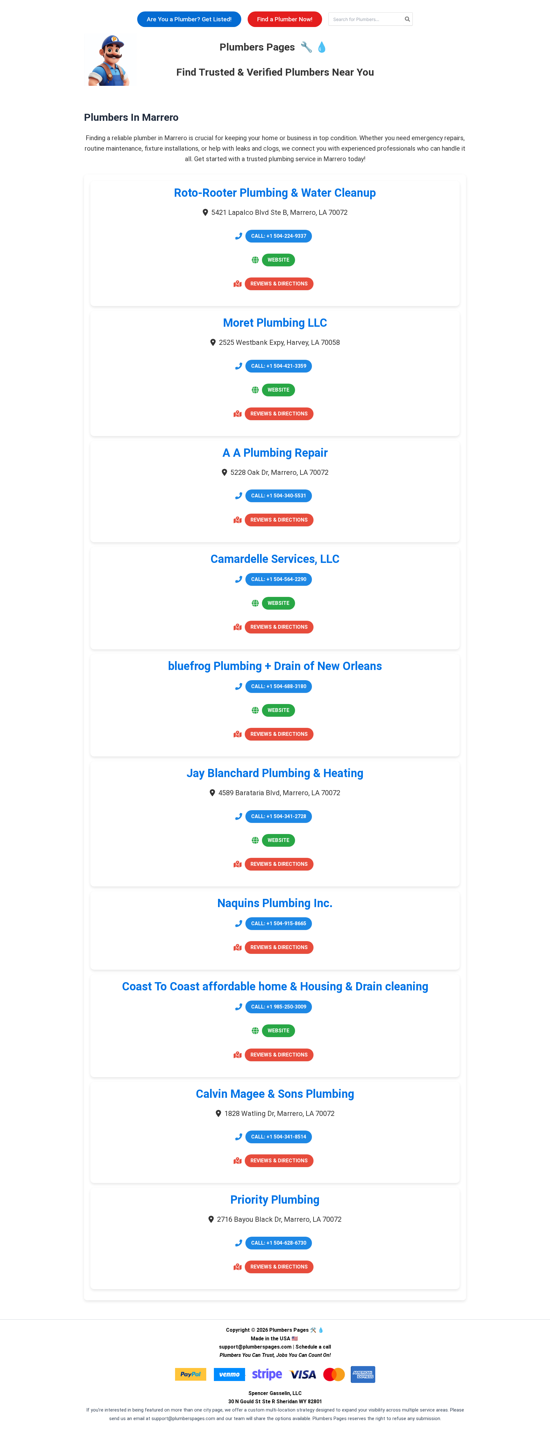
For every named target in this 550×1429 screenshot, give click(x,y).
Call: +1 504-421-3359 (278, 366)
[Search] (408, 19)
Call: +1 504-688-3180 (278, 686)
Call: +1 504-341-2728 (278, 816)
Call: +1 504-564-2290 (278, 579)
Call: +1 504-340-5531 (278, 496)
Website (278, 260)
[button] (189, 19)
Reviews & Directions (279, 284)
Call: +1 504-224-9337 (278, 236)
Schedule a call (313, 1347)
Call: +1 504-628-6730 (278, 1243)
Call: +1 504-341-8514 (278, 1137)
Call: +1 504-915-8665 (278, 923)
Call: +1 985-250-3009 (278, 1007)
